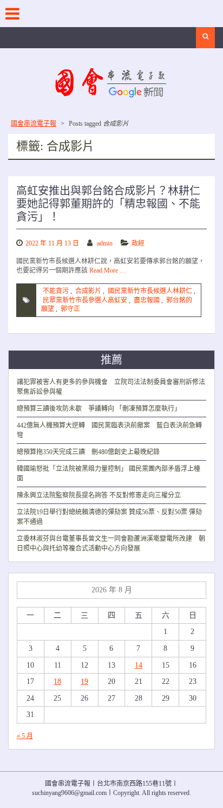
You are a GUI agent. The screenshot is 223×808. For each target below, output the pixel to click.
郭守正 (70, 309)
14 (138, 665)
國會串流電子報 (33, 123)
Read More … (107, 270)
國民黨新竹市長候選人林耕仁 (150, 291)
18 (57, 681)
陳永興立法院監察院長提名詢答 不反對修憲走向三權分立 (99, 495)
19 (84, 681)
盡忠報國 (147, 300)
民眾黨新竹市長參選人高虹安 (85, 300)
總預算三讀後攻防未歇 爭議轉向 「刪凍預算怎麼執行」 (99, 408)
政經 (138, 243)
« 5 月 (25, 736)
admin (105, 243)
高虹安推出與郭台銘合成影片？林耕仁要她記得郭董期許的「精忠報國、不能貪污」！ (108, 204)
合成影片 (88, 291)
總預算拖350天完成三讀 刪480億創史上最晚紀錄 (88, 452)
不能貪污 (56, 291)
